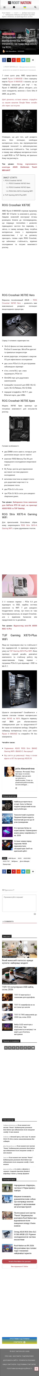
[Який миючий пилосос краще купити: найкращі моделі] (19, 949)
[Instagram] (16, 787)
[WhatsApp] (28, 60)
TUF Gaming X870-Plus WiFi (16, 195)
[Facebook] (4, 60)
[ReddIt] (18, 60)
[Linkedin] (17, 1048)
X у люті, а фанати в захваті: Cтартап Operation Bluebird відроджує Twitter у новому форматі (16, 1171)
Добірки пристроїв (28, 13)
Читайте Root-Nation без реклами (20, 1261)
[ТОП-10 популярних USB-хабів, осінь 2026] (19, 975)
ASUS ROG (27, 858)
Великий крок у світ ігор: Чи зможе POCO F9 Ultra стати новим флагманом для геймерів (19, 1139)
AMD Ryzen (12, 858)
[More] (33, 60)
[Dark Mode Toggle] (36, 1369)
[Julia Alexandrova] (9, 778)
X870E (9, 718)
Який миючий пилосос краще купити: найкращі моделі (17, 961)
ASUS (20, 858)
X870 (18, 718)
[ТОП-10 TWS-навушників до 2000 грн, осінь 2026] (7, 1017)
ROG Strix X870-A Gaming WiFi (21, 191)
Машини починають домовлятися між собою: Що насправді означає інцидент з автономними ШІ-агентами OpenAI (25, 1201)
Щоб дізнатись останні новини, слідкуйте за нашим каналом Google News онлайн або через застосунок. (19, 102)
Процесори (7, 864)
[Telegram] (23, 60)
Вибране (15, 861)
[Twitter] (10, 1048)
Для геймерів (24, 861)
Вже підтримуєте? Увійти (19, 1266)
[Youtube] (33, 1048)
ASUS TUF (6, 861)
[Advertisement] (19, 270)
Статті (16, 13)
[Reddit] (21, 1048)
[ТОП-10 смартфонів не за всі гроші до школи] (7, 1007)
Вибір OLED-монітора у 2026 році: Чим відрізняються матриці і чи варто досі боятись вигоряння (25, 1029)
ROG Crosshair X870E (13, 180)
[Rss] (6, 1048)
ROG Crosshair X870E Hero (19, 183)
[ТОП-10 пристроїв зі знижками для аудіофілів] (7, 997)
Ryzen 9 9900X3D (15, 81)
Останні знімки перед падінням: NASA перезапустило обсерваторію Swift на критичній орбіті (23, 846)
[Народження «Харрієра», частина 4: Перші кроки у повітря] (7, 1188)
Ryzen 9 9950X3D (15, 78)
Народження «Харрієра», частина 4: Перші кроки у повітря (24, 1188)
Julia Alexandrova (25, 768)
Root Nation (6, 13)
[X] (9, 60)
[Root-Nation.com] (19, 2)
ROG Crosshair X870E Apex (19, 187)
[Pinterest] (14, 60)
